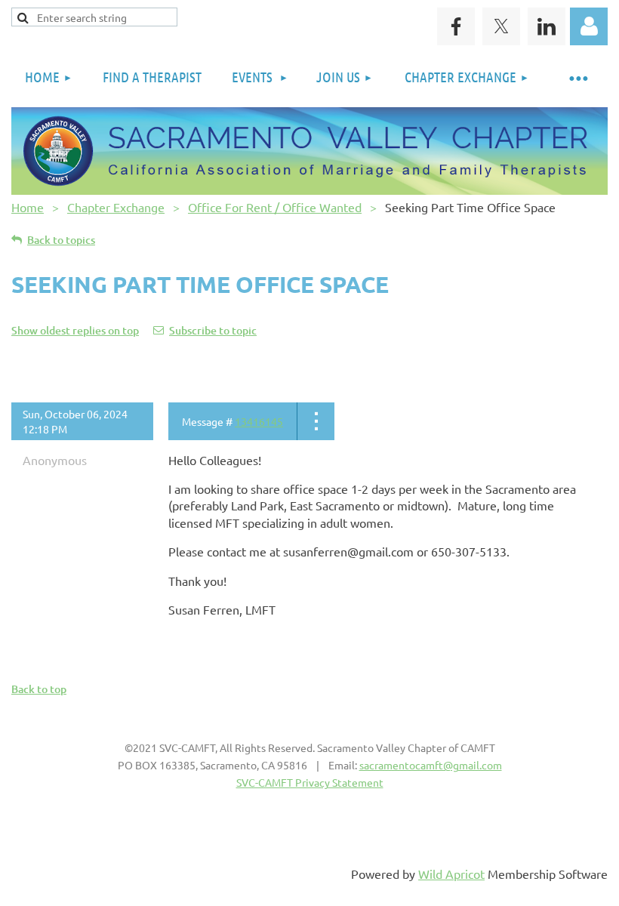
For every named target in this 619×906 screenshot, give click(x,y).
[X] (501, 26)
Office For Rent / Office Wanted (275, 206)
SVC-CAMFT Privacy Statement (309, 782)
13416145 (259, 421)
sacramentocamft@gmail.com (430, 765)
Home (27, 206)
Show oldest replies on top (75, 330)
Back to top (38, 689)
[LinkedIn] (546, 26)
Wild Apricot (451, 873)
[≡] (577, 77)
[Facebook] (456, 26)
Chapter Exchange (116, 206)
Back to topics (61, 240)
